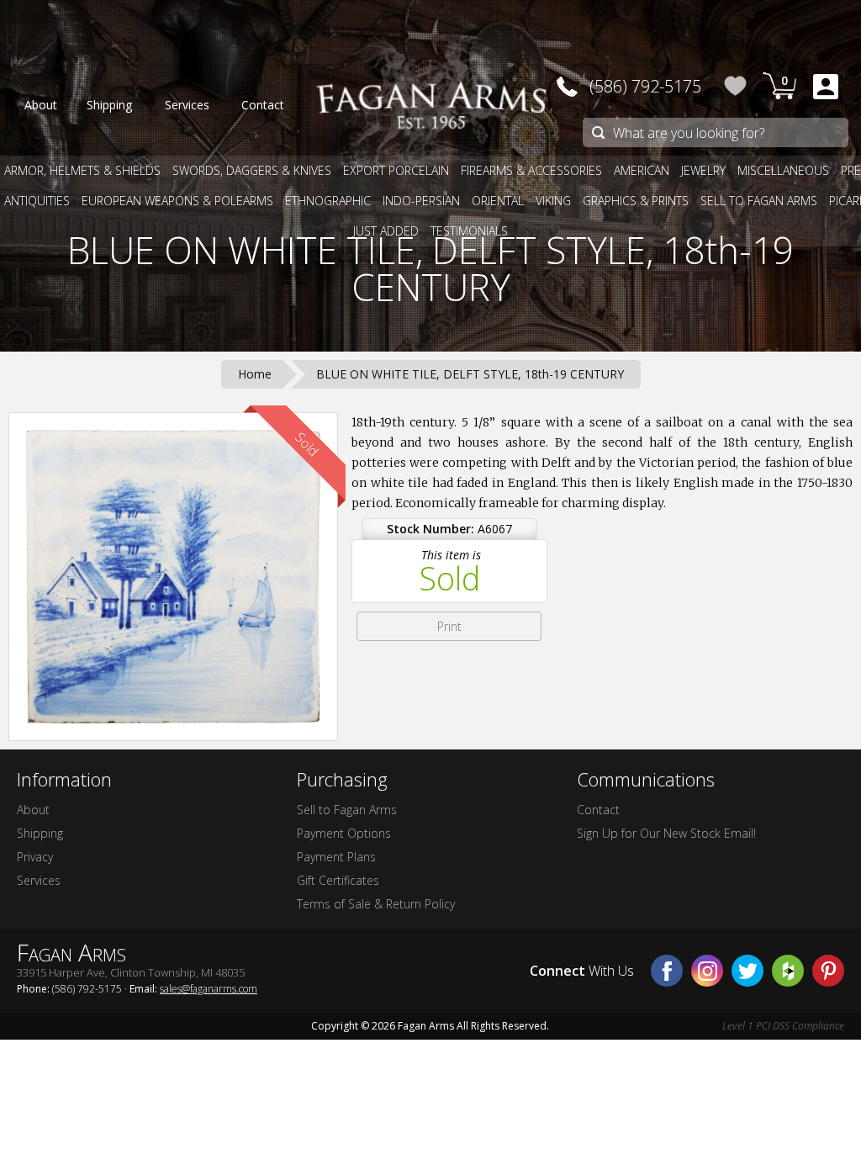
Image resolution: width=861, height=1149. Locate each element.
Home (255, 374)
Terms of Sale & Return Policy (376, 904)
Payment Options (344, 833)
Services (39, 880)
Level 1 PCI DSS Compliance (783, 1026)
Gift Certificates (338, 880)
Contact (598, 810)
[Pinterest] (828, 971)
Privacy (35, 857)
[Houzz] (788, 971)
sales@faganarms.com (208, 989)
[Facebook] (667, 971)
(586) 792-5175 (645, 86)
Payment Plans (336, 857)
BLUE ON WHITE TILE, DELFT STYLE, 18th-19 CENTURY (430, 268)
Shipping (40, 833)
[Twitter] (747, 971)
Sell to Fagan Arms (347, 810)
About (33, 810)
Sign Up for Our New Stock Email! (666, 833)
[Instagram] (707, 971)
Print (449, 626)
